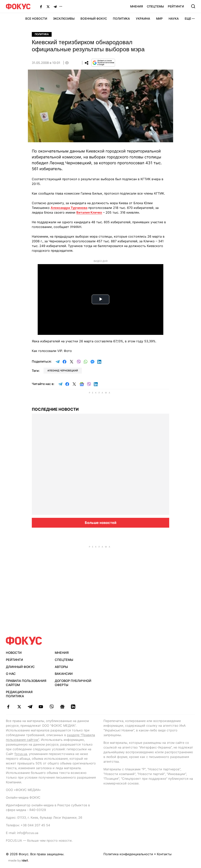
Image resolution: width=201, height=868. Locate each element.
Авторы (61, 667)
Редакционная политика (19, 694)
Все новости (36, 18)
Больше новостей (100, 523)
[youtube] (40, 706)
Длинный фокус (20, 667)
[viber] (51, 706)
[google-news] (62, 706)
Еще (188, 18)
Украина (143, 18)
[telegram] (30, 706)
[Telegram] (55, 6)
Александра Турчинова (69, 208)
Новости (14, 653)
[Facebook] (41, 6)
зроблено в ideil (18, 860)
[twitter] (19, 706)
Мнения (136, 6)
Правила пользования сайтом (26, 683)
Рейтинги (176, 6)
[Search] (193, 6)
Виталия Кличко (89, 212)
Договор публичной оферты (73, 683)
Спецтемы (155, 6)
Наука (174, 18)
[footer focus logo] (24, 641)
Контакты (164, 854)
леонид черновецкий (63, 370)
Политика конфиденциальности (128, 854)
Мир (159, 18)
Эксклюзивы (64, 18)
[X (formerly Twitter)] (48, 6)
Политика (121, 18)
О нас (11, 674)
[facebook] (8, 706)
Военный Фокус (93, 18)
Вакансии (64, 674)
